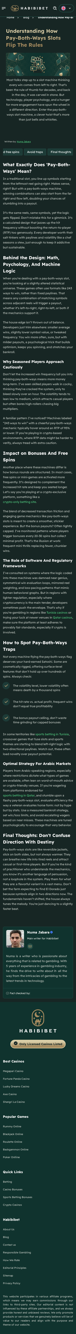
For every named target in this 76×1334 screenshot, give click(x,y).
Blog (26, 17)
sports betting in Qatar (19, 795)
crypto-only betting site (19, 502)
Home (10, 17)
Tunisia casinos (57, 612)
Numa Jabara (24, 141)
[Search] (55, 8)
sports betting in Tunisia (52, 734)
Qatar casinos (62, 617)
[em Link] (30, 946)
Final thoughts (61, 152)
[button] (3, 8)
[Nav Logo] (29, 8)
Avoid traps (35, 152)
